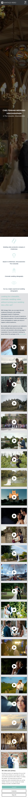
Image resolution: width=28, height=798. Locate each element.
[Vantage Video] (8, 2)
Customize (14, 791)
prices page (22, 334)
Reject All (14, 794)
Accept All (14, 787)
